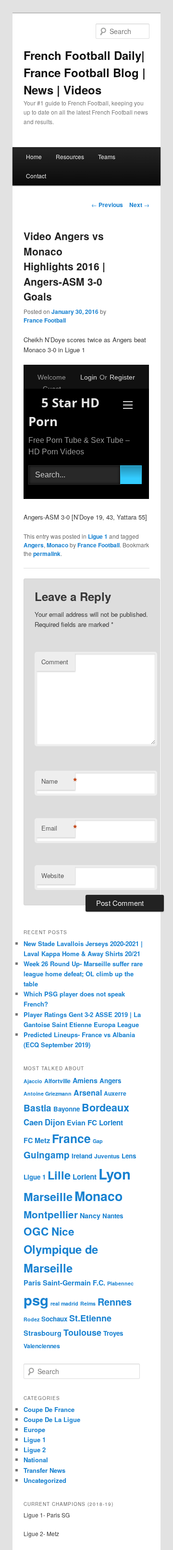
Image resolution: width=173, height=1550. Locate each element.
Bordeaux (105, 1107)
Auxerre (115, 1093)
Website (52, 875)
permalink (47, 553)
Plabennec (120, 1283)
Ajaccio (33, 1081)
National (36, 1459)
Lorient (85, 1176)
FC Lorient (105, 1122)
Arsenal (88, 1092)
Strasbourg (43, 1333)
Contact (36, 176)
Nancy (90, 1215)
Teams (106, 156)
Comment (54, 661)
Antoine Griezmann (48, 1093)
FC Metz (37, 1140)
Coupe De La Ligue (52, 1419)
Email (58, 828)
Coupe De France (49, 1409)
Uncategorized (45, 1480)
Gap (98, 1141)
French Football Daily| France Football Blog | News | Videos (85, 72)
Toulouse (82, 1332)
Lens (129, 1155)
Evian (76, 1122)
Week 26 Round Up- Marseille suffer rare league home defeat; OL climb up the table (83, 973)
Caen (33, 1122)
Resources (70, 156)
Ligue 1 (98, 536)
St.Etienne (90, 1318)
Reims (88, 1303)
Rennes (115, 1301)
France (71, 1138)
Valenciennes (42, 1346)
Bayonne (66, 1108)
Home (34, 156)
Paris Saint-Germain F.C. (64, 1282)
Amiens (85, 1080)
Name (58, 781)
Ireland (82, 1155)
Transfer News (44, 1470)
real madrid (64, 1303)
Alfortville (57, 1080)
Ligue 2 (35, 1449)
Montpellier (51, 1214)
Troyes (113, 1333)
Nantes (112, 1215)
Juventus (107, 1156)
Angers (34, 545)
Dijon (55, 1122)
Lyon (115, 1174)
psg (36, 1300)
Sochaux (54, 1318)
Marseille (48, 1196)
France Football (45, 320)
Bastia (37, 1107)
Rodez (31, 1319)
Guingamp (47, 1154)
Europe (34, 1429)
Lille (59, 1175)
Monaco (57, 545)
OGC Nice (49, 1231)
